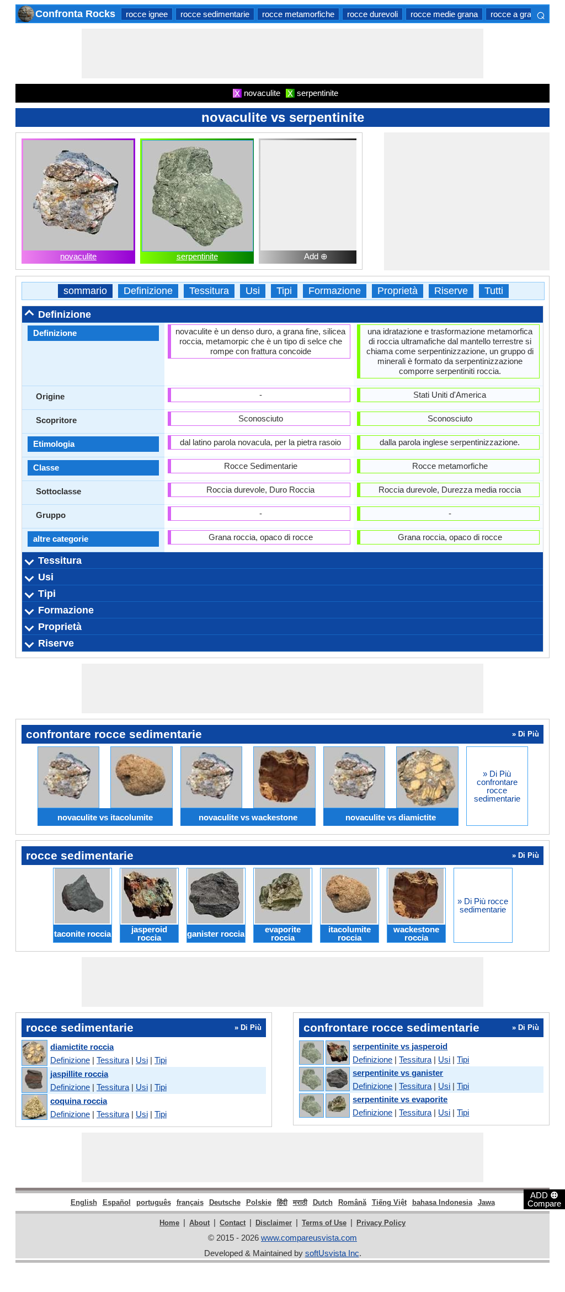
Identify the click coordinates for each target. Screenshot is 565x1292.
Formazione (334, 291)
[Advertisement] (282, 53)
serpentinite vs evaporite (400, 1099)
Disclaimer (273, 1223)
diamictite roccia (82, 1046)
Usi (253, 291)
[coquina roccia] (34, 1107)
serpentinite (197, 256)
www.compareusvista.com (309, 1237)
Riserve (451, 291)
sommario (85, 291)
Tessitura (209, 291)
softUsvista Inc (332, 1253)
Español (117, 1202)
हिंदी (282, 1202)
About (199, 1223)
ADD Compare (544, 1198)
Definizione (148, 291)
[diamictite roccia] (34, 1053)
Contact (233, 1223)
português (153, 1202)
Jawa (486, 1202)
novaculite (78, 256)
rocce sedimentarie (214, 14)
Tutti (493, 291)
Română (352, 1202)
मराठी (300, 1202)
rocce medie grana (444, 14)
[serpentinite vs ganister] (324, 1079)
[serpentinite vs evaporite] (324, 1106)
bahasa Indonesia (442, 1202)
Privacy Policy (381, 1223)
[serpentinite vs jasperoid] (324, 1053)
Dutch (323, 1202)
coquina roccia (78, 1101)
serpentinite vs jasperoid (400, 1046)
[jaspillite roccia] (34, 1080)
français (190, 1202)
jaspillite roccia (79, 1074)
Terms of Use (324, 1223)
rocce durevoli (372, 14)
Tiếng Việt (389, 1202)
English (84, 1202)
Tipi (284, 291)
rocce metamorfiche (298, 14)
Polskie (258, 1202)
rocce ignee (147, 14)
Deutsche (225, 1202)
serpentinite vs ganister (398, 1072)
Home (169, 1223)
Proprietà (397, 291)
